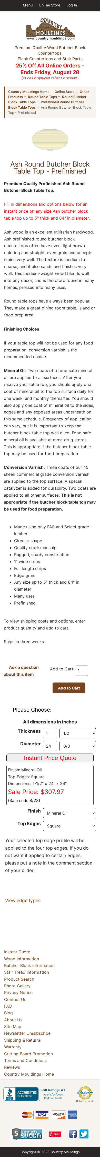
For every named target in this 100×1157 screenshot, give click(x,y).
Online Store (49, 5)
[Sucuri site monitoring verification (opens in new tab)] (27, 1134)
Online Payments (85, 1101)
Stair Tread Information (26, 972)
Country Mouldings (65, 1152)
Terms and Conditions (25, 1060)
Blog (8, 1012)
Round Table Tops (42, 97)
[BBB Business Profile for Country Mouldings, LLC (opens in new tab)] (35, 1094)
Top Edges (29, 823)
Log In (71, 5)
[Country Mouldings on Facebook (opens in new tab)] (72, 1133)
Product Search (19, 979)
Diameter (30, 743)
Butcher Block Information (29, 965)
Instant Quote (17, 951)
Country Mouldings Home (28, 92)
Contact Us (15, 999)
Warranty (13, 1046)
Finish (34, 811)
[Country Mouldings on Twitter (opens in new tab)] (83, 1133)
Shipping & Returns (22, 1040)
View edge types (23, 900)
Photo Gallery (17, 985)
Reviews (12, 1067)
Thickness (29, 731)
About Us (13, 1019)
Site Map (12, 1026)
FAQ (8, 1006)
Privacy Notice (18, 992)
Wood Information (21, 958)
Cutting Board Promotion (28, 1053)
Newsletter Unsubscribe (27, 1033)
